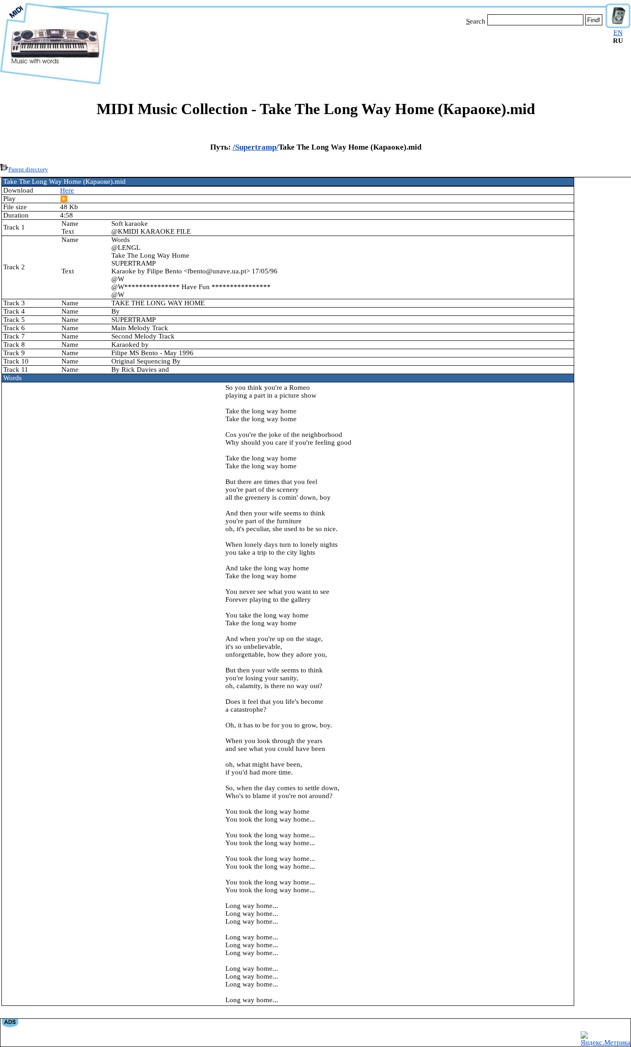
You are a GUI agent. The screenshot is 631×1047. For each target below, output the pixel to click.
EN (618, 32)
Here (67, 190)
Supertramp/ (257, 147)
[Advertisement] (357, 54)
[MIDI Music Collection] (54, 84)
